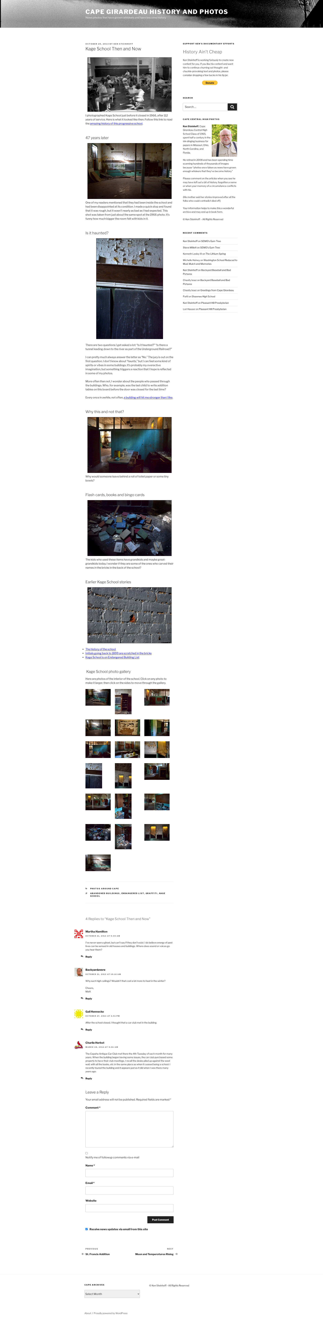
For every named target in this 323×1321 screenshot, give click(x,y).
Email (90, 1183)
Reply (88, 956)
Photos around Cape (104, 888)
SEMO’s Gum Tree (211, 241)
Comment (92, 1107)
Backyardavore (95, 969)
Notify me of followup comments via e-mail (112, 1157)
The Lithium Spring (216, 253)
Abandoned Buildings (105, 893)
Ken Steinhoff (123, 44)
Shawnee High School (203, 296)
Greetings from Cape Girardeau (217, 290)
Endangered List (132, 893)
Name (90, 1165)
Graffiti (152, 893)
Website (90, 1200)
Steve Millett (189, 247)
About (87, 1313)
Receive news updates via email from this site (118, 1229)
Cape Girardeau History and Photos (156, 11)
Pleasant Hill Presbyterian (215, 302)
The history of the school (100, 649)
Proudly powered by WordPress (111, 1313)
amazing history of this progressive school (116, 123)
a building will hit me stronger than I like (148, 397)
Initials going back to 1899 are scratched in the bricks (118, 653)
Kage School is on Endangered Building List (112, 657)
